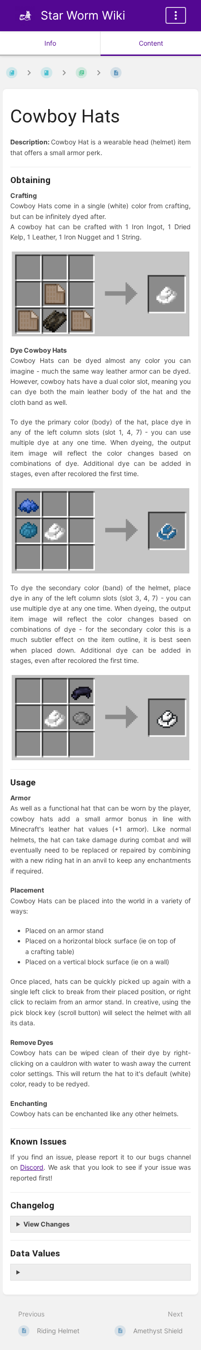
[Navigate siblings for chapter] (64, 72)
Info (50, 43)
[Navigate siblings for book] (29, 72)
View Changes (46, 1224)
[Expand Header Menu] (175, 15)
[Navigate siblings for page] (98, 72)
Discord (31, 1167)
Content (151, 43)
